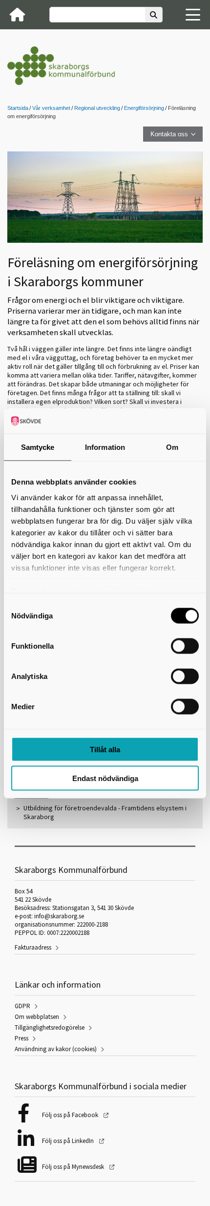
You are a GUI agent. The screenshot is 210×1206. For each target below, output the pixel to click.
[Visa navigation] (193, 15)
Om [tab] (172, 447)
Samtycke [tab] (38, 447)
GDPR (22, 1006)
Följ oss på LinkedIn (68, 1141)
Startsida (17, 108)
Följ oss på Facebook (71, 1115)
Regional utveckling (97, 108)
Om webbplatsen (37, 1017)
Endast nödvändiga (105, 778)
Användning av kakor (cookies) (56, 1049)
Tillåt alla (105, 749)
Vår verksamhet (51, 108)
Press (21, 1038)
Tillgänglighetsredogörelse (49, 1027)
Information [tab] (105, 447)
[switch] (185, 646)
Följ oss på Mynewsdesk (73, 1167)
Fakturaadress (33, 947)
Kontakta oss (169, 134)
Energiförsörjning (144, 108)
